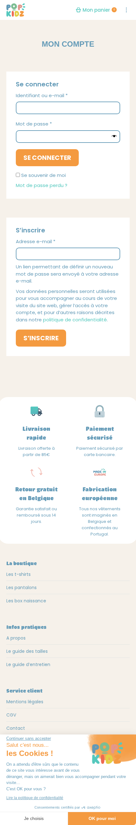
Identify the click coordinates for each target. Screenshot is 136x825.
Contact (15, 728)
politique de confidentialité (75, 319)
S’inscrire (41, 338)
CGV (11, 715)
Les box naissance (26, 601)
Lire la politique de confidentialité (34, 798)
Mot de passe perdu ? (41, 185)
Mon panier (99, 10)
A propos (16, 638)
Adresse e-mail (48, 241)
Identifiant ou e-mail (55, 95)
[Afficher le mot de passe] (114, 136)
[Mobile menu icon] (126, 10)
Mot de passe (47, 123)
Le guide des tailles (27, 651)
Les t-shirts (18, 574)
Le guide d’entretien (28, 664)
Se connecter (47, 157)
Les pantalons (21, 587)
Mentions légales (24, 702)
